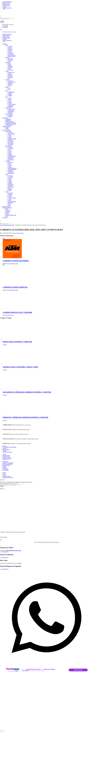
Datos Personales (6, 465)
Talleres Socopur (6, 2)
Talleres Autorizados (7, 1)
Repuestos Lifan (10, 225)
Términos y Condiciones (8, 462)
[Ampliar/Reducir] (0, 730)
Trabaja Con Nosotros (7, 452)
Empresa (4, 445)
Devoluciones (6, 469)
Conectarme (5, 25)
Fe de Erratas (5, 470)
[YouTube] (5, 488)
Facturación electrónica (8, 477)
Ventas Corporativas (7, 7)
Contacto (5, 6)
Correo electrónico (4, 484)
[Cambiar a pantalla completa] (1, 730)
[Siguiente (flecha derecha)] (1, 731)
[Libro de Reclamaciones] (18, 529)
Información (5, 461)
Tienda (4, 225)
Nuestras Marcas (6, 449)
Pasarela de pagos (7, 476)
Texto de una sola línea (5, 483)
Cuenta (4, 472)
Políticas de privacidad (7, 464)
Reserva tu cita (6, 4)
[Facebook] (4, 488)
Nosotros (5, 448)
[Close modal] (0, 665)
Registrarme (5, 27)
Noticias (4, 466)
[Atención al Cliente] (46, 663)
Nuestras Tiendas (6, 5)
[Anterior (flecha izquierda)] (0, 731)
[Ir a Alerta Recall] (4, 13)
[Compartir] (3, 730)
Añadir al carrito (14, 263)
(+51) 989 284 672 (4, 551)
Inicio (1, 225)
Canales (4, 454)
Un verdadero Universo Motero (9, 447)
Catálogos (5, 467)
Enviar (2, 486)
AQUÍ (57, 542)
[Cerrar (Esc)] (4, 730)
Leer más (5, 344)
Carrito (4, 475)
